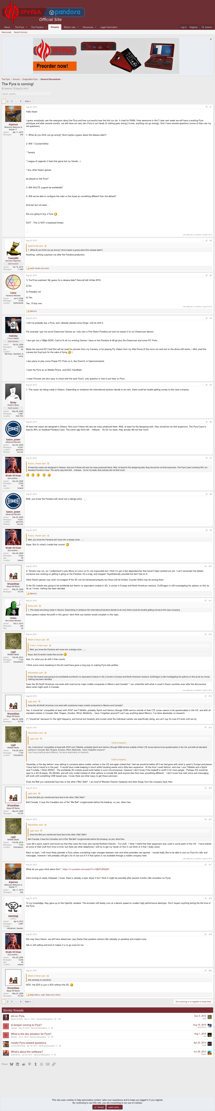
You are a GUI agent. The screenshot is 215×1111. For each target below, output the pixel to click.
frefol (204, 1045)
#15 (210, 788)
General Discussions (45, 1019)
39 (55, 1019)
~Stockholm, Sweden (14, 928)
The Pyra (19, 27)
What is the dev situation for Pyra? (31, 1034)
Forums (55, 27)
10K (59, 1019)
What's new (69, 27)
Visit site (20, 452)
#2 (211, 240)
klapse (203, 1054)
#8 (211, 494)
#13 (210, 696)
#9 (211, 530)
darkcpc (14, 1028)
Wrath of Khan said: (37, 639)
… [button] (16, 101)
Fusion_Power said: (37, 463)
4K (55, 1054)
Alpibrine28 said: (35, 245)
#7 (211, 458)
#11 (210, 600)
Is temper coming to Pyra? (26, 1025)
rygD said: (32, 701)
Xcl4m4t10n (15, 1054)
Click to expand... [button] (119, 742)
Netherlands (18, 303)
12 (49, 1037)
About (7, 27)
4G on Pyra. (18, 1016)
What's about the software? (27, 1052)
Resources (88, 27)
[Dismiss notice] (210, 39)
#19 (210, 934)
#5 (211, 384)
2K (52, 1028)
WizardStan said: (35, 672)
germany (19, 449)
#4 (211, 318)
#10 (210, 566)
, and (39, 268)
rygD (204, 1018)
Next (27, 101)
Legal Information (108, 27)
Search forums (20, 32)
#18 (210, 898)
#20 (210, 970)
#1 (211, 107)
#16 (210, 819)
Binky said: (33, 605)
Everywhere (18, 662)
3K (60, 1045)
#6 (211, 422)
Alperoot (8, 88)
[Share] (206, 107)
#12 (210, 634)
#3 (211, 275)
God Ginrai (202, 1027)
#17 (210, 864)
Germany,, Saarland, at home (14, 354)
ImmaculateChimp (18, 1045)
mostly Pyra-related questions (28, 1043)
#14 (210, 727)
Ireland (20, 488)
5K (52, 1037)
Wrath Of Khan (17, 1019)
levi (205, 1036)
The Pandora (37, 27)
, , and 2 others (45, 995)
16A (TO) (19, 416)
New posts (6, 32)
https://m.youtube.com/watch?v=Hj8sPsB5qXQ (86, 869)
